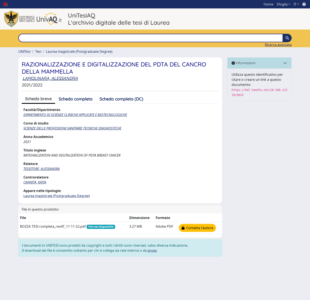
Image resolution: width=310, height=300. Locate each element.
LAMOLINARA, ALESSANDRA (50, 78)
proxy (152, 250)
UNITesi (24, 51)
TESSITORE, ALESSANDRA (41, 168)
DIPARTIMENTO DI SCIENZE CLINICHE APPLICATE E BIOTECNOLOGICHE (75, 114)
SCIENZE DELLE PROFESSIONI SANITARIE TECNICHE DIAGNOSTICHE (72, 128)
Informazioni (245, 63)
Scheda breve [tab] (38, 98)
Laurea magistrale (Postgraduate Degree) (79, 51)
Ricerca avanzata (278, 44)
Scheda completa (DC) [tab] (121, 98)
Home (268, 4)
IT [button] (295, 4)
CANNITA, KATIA (34, 182)
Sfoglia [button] (282, 4)
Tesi (38, 51)
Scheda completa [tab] (75, 98)
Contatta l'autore (199, 228)
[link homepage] (7, 4)
